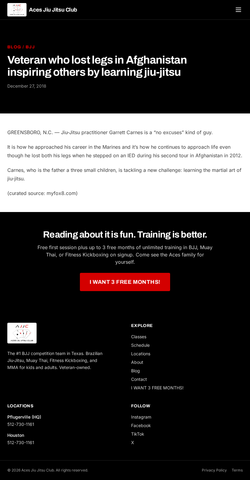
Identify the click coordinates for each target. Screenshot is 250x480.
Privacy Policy (214, 470)
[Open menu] (238, 9)
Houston (15, 435)
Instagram (141, 416)
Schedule (140, 345)
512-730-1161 (20, 424)
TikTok (137, 434)
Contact (139, 379)
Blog (14, 47)
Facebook (141, 425)
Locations (140, 353)
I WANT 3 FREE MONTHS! (125, 282)
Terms (237, 470)
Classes (138, 336)
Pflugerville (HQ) (24, 416)
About (137, 362)
